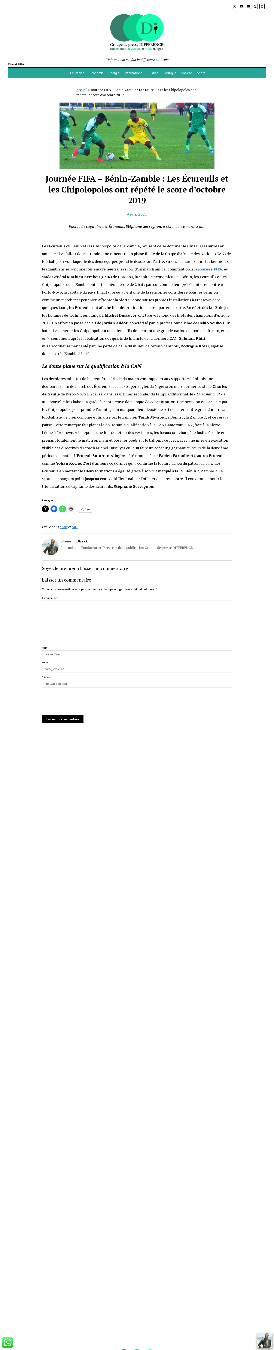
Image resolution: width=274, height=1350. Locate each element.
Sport (201, 73)
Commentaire (50, 597)
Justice (153, 73)
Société (186, 73)
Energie (114, 73)
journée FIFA (210, 269)
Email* (45, 662)
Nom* (45, 647)
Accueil (81, 89)
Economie (96, 73)
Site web (47, 677)
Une (74, 526)
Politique (169, 73)
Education (77, 73)
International (133, 73)
